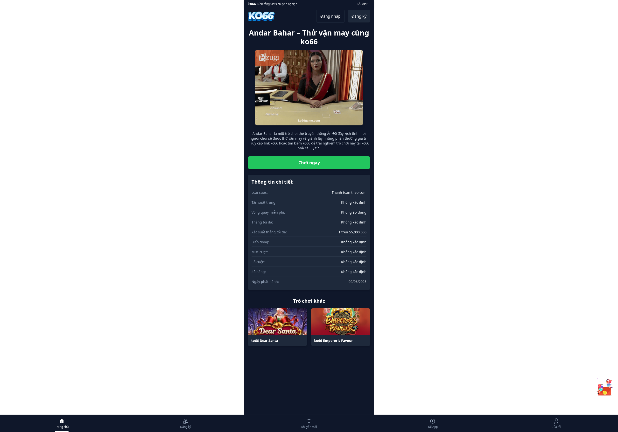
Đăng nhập (330, 16)
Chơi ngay (309, 163)
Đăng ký (358, 16)
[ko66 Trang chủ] (261, 16)
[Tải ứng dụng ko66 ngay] (604, 387)
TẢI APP (362, 4)
